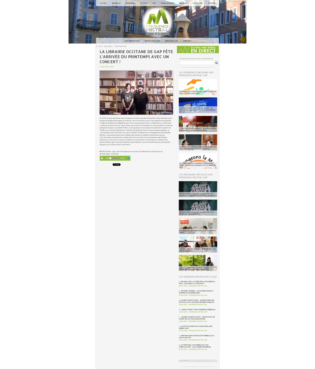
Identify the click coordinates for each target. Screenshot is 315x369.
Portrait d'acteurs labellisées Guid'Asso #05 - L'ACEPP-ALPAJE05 (197, 92)
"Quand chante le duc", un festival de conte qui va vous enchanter (197, 318)
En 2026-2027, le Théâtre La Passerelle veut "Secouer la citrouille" (197, 282)
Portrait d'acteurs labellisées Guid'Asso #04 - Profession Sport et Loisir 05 (197, 148)
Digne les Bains (167, 3)
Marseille (116, 3)
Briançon (183, 3)
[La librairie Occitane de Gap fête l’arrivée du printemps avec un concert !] (136, 71)
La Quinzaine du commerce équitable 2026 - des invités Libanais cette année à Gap (197, 165)
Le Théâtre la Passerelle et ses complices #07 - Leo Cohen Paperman (195, 346)
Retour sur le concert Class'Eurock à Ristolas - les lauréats (196, 213)
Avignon (211, 3)
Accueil (103, 3)
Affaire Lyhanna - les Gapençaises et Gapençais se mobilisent (196, 292)
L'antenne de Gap (132, 41)
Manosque (130, 3)
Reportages (108, 46)
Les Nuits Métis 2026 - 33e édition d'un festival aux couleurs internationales (196, 301)
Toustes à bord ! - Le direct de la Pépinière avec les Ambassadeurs (194, 268)
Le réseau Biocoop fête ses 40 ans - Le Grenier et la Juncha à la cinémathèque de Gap (197, 110)
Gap (154, 3)
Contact (187, 41)
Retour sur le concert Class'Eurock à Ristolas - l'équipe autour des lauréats (197, 195)
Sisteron (144, 3)
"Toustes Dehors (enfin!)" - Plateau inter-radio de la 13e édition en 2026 (197, 129)
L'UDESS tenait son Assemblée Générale (198, 309)
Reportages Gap (152, 41)
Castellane (197, 3)
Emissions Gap (171, 41)
